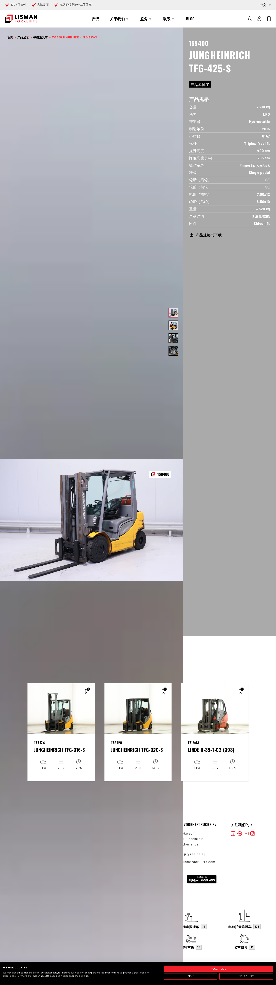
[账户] (259, 18)
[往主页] (21, 19)
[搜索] (250, 18)
